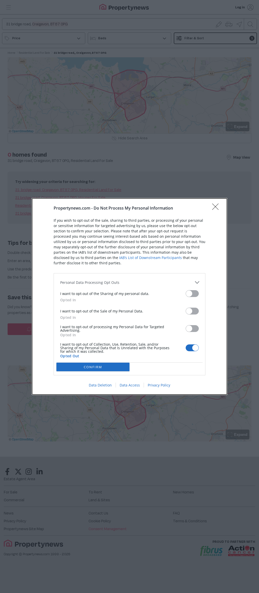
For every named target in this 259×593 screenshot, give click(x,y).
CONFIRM (93, 367)
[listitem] (129, 282)
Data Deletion (100, 385)
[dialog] (129, 296)
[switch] (192, 293)
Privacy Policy (159, 385)
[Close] (217, 208)
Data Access (130, 385)
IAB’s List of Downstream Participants (150, 257)
